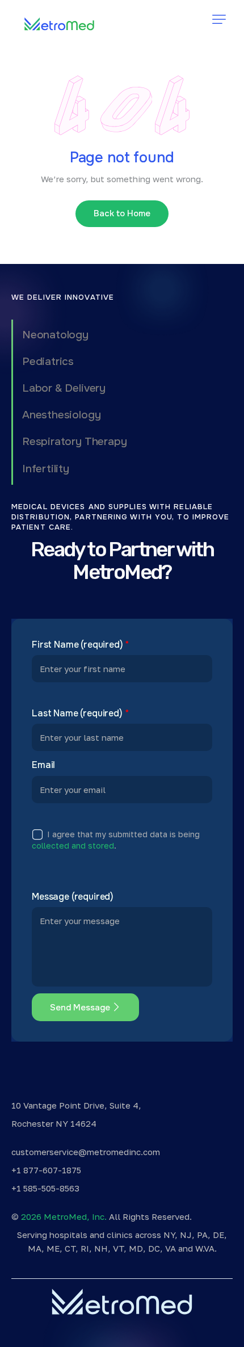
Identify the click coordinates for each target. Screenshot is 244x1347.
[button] (219, 19)
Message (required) (72, 897)
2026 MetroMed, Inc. (64, 1216)
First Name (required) (80, 645)
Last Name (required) (80, 713)
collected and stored (73, 845)
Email (43, 765)
